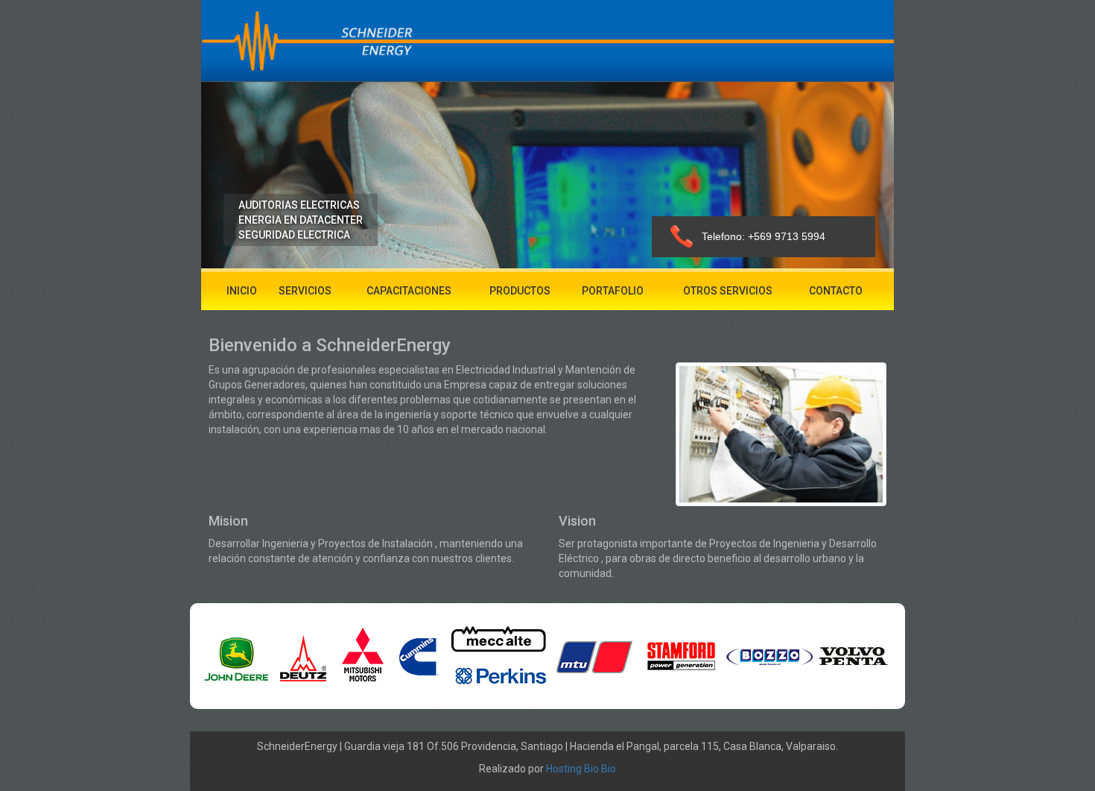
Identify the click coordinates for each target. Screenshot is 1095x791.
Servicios (305, 291)
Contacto (836, 291)
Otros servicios (727, 291)
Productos (519, 291)
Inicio (241, 291)
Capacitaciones (408, 291)
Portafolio (613, 291)
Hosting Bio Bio (580, 769)
